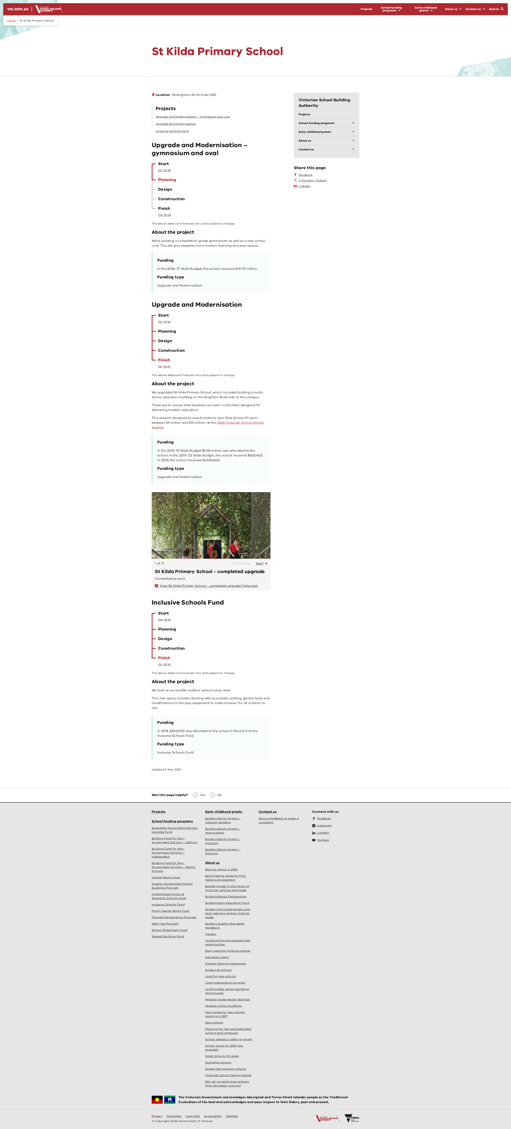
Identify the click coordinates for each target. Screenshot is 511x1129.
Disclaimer (174, 1116)
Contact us (268, 811)
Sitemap (232, 1116)
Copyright (193, 1116)
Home (11, 21)
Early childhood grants (223, 811)
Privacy (157, 1116)
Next (259, 563)
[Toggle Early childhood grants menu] (354, 132)
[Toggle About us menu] (354, 140)
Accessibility (213, 1116)
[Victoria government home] (352, 1118)
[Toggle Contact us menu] (354, 149)
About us (212, 862)
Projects (158, 811)
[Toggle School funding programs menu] (354, 123)
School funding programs (172, 821)
